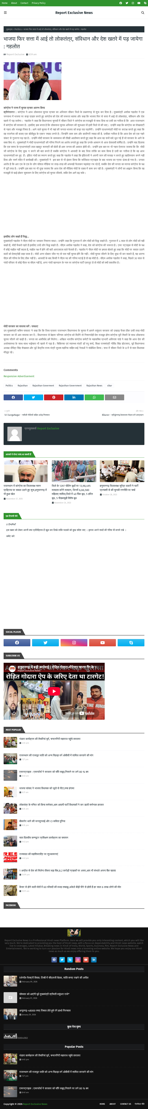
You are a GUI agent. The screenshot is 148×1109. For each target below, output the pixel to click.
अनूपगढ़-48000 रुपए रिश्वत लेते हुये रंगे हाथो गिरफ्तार (45, 1010)
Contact (24, 3)
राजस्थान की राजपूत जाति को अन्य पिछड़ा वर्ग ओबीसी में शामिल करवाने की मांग (56, 755)
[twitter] (127, 3)
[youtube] (139, 3)
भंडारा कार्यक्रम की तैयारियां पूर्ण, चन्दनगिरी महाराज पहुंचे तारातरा (49, 739)
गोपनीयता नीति (139, 1104)
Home (5, 3)
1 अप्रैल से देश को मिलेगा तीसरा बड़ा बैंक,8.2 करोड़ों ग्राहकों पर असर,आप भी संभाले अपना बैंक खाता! (67, 870)
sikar (109, 385)
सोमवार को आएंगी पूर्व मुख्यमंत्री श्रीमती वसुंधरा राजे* (44, 994)
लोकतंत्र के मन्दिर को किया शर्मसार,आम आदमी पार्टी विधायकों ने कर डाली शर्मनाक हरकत (61, 804)
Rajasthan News (94, 385)
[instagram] (133, 3)
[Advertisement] (74, 204)
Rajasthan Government (70, 385)
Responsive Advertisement (19, 376)
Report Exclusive (15, 54)
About (14, 3)
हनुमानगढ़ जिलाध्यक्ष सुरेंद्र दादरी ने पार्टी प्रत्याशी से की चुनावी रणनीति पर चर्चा (119, 488)
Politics (18, 29)
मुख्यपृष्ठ (9, 29)
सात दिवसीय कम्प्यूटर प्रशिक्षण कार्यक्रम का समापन (43, 837)
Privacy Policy (38, 3)
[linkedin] (94, 959)
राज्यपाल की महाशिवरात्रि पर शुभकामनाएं (38, 854)
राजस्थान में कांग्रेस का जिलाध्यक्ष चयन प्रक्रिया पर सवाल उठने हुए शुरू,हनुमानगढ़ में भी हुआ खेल (25, 490)
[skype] (144, 3)
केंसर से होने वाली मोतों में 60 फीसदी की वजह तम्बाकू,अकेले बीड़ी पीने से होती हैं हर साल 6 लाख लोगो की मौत (70, 887)
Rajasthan (23, 385)
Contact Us (125, 1104)
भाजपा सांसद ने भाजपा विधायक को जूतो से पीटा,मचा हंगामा (46, 788)
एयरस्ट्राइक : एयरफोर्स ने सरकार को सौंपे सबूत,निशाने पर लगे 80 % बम (53, 771)
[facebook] (121, 3)
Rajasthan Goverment (43, 385)
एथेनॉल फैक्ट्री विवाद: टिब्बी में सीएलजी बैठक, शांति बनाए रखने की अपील (53, 977)
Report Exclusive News (74, 12)
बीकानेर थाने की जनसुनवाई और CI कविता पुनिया (42, 821)
